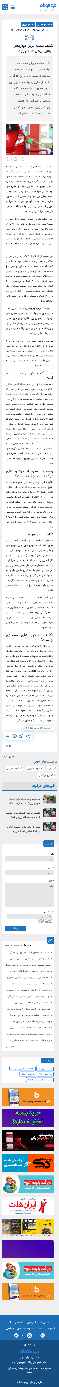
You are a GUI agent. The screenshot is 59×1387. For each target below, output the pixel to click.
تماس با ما (43, 1323)
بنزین (42, 351)
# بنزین (52, 769)
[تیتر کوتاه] (48, 5)
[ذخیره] (26, 37)
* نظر (51, 881)
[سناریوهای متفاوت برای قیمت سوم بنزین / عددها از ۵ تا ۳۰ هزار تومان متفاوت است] (49, 799)
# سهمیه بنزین (35, 769)
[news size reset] (15, 159)
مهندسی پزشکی (27, 1074)
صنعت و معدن (44, 25)
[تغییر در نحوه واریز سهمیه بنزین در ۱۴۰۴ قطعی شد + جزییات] (49, 826)
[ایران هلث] (28, 1207)
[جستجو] (5, 7)
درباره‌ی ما (29, 1323)
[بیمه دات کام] (28, 1119)
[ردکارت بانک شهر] (28, 1141)
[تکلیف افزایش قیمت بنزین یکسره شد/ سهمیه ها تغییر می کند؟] (49, 813)
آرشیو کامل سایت (46, 1329)
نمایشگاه (31, 1080)
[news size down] (23, 159)
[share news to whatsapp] (21, 735)
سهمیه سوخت (46, 172)
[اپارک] (28, 1185)
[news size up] (8, 159)
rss (18, 1323)
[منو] (13, 7)
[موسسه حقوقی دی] (28, 1164)
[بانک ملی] (28, 1098)
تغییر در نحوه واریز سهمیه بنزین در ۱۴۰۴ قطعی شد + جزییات (23, 829)
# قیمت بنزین (14, 769)
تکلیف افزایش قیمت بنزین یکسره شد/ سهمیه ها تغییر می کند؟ (23, 815)
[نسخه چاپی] (32, 37)
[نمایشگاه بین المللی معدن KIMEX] (28, 1228)
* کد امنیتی (48, 912)
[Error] (7, 735)
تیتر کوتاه (16, 1362)
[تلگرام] (41, 1335)
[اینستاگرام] (28, 1335)
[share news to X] (14, 735)
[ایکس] (16, 1335)
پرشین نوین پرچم (45, 1069)
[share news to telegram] (28, 735)
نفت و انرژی (27, 25)
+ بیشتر (10, 1047)
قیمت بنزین (19, 361)
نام (52, 854)
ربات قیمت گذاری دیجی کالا (22, 1069)
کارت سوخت (47, 239)
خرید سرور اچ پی (45, 1080)
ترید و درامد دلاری (44, 1074)
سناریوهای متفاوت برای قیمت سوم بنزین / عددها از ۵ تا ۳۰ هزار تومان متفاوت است (22, 801)
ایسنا (4, 756)
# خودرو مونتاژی (47, 775)
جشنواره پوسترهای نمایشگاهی (20, 1329)
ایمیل (51, 868)
